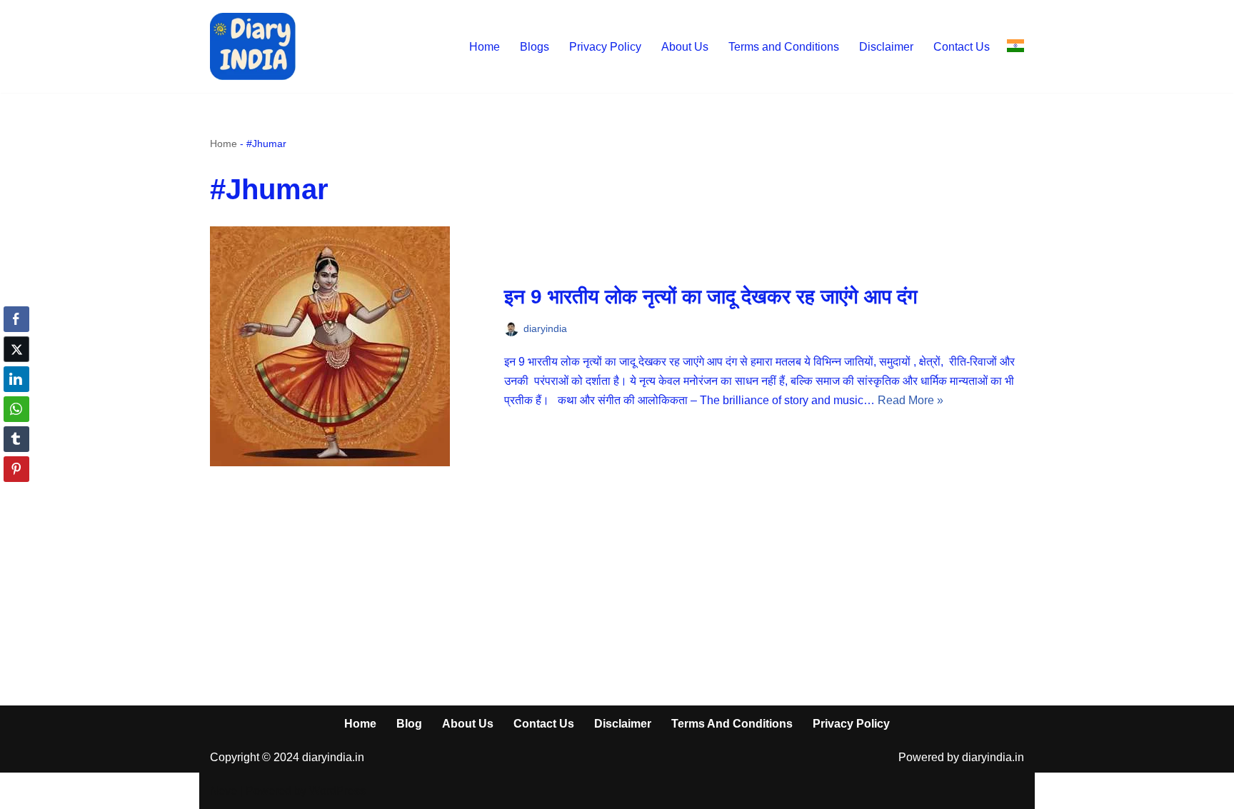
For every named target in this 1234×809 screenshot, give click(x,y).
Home (484, 47)
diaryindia (545, 328)
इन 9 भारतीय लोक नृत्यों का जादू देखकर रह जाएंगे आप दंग (711, 297)
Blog (409, 724)
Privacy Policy (605, 47)
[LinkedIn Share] (16, 379)
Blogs (534, 47)
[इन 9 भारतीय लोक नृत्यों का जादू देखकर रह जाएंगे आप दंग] (350, 346)
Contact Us (961, 47)
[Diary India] (253, 46)
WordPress (337, 791)
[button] (16, 497)
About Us (684, 47)
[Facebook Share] (16, 319)
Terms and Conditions (783, 47)
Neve (223, 791)
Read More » (910, 400)
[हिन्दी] (1015, 46)
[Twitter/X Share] (16, 349)
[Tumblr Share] (16, 439)
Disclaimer (886, 47)
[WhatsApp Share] (16, 409)
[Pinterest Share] (16, 469)
